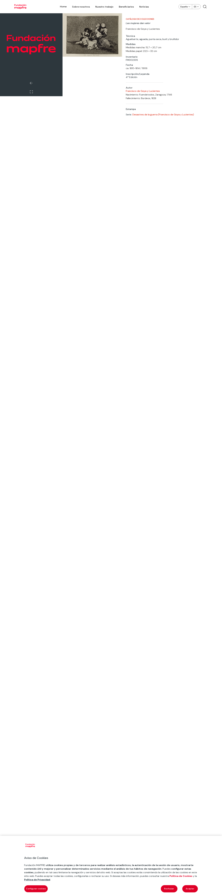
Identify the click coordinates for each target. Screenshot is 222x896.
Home (63, 6)
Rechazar (169, 888)
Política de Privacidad (37, 879)
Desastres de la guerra (145, 114)
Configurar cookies (36, 888)
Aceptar (190, 888)
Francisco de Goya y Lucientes (143, 91)
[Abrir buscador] (205, 6)
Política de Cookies (180, 876)
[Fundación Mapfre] (20, 6)
